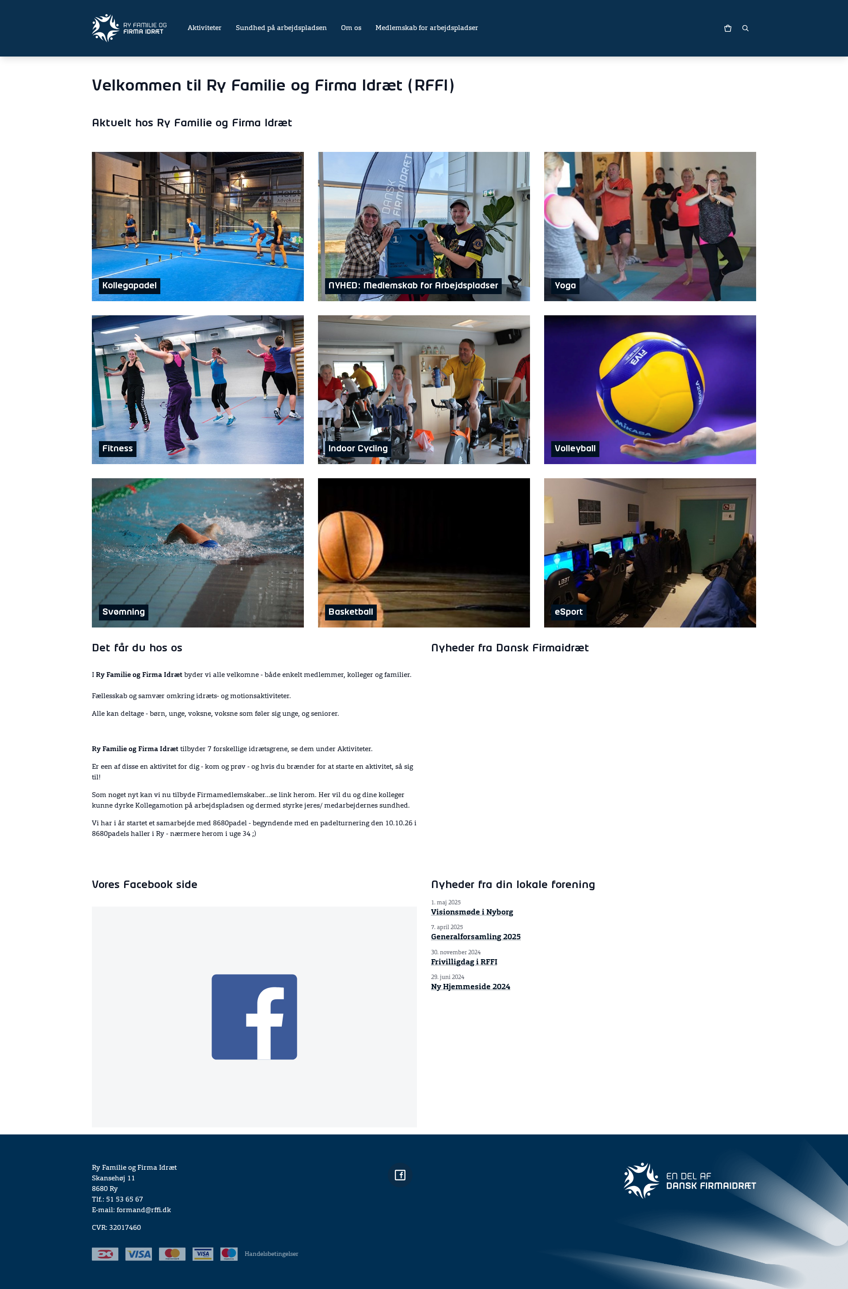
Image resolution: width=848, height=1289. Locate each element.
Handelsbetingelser (272, 1254)
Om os (351, 28)
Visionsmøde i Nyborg (472, 912)
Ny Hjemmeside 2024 (470, 987)
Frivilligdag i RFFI (464, 962)
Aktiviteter (205, 28)
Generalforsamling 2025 (476, 937)
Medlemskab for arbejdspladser (426, 28)
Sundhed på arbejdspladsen (281, 28)
